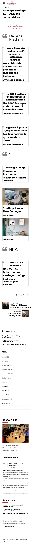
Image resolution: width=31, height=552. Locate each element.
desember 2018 (6, 370)
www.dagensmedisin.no (13, 80)
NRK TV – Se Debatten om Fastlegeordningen (15, 272)
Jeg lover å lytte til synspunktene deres (14, 137)
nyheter (6, 7)
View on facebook (23, 494)
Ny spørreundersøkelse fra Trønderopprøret (10, 340)
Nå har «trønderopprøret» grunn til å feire (13, 470)
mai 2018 (4, 386)
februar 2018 (5, 399)
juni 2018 (4, 382)
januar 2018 (5, 403)
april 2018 (4, 391)
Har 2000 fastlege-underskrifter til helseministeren (14, 106)
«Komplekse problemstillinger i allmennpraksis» (12, 336)
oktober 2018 (6, 378)
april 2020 (5, 361)
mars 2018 (5, 395)
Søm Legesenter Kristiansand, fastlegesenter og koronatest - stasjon (14, 523)
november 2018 (6, 374)
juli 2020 (4, 357)
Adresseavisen (6, 472)
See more (6, 480)
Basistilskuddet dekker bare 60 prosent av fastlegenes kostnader (12, 69)
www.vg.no (8, 181)
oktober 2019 (6, 365)
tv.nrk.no (7, 285)
